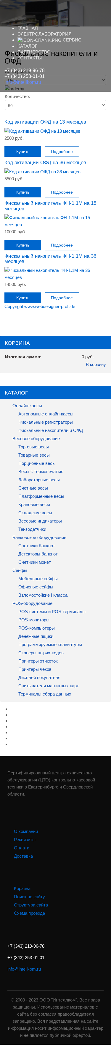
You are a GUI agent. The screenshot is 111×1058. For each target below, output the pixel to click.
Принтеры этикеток (37, 660)
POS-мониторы (33, 619)
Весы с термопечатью (40, 471)
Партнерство (34, 51)
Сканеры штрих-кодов (40, 652)
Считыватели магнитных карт (48, 685)
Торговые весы (33, 446)
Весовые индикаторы (39, 520)
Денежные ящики (35, 636)
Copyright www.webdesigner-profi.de (39, 306)
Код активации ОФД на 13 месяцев (45, 121)
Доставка (23, 856)
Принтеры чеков (34, 669)
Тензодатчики (31, 529)
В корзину (96, 364)
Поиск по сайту (29, 896)
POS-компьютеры (36, 628)
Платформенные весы (40, 496)
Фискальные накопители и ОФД (50, 430)
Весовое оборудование (35, 438)
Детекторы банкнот (38, 553)
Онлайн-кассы (26, 405)
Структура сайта (31, 904)
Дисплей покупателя (38, 677)
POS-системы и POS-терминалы (51, 611)
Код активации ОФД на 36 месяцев (45, 162)
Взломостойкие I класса (42, 595)
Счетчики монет (34, 562)
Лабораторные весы (38, 479)
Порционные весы (36, 463)
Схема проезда (29, 913)
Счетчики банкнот (36, 545)
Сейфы (19, 570)
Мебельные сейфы (37, 578)
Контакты (29, 57)
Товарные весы (33, 455)
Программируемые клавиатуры (50, 644)
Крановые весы (33, 504)
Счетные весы (32, 487)
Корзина (22, 888)
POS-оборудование (31, 603)
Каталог (27, 46)
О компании (26, 831)
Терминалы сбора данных (44, 693)
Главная (27, 28)
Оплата (21, 847)
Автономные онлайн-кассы (45, 413)
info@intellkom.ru (22, 82)
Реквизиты (25, 839)
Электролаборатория (44, 33)
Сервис (71, 39)
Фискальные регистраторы (45, 422)
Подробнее (62, 151)
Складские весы (35, 512)
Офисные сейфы (35, 586)
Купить (22, 151)
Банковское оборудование (38, 537)
